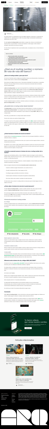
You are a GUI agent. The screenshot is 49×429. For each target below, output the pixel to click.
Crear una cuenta (24, 305)
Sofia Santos (10, 363)
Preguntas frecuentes (22, 2)
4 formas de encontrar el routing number (16, 62)
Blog (31, 2)
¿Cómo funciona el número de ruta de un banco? (16, 58)
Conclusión (10, 64)
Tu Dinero (11, 5)
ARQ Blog (6, 5)
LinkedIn (13, 395)
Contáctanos (3, 399)
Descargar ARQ (24, 129)
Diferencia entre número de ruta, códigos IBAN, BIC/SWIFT (18, 63)
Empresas (16, 2)
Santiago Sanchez (9, 33)
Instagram (13, 396)
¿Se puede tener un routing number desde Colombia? (18, 57)
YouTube (13, 399)
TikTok (13, 400)
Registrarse (45, 2)
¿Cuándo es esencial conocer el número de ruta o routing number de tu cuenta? (22, 59)
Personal (10, 2)
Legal (2, 396)
